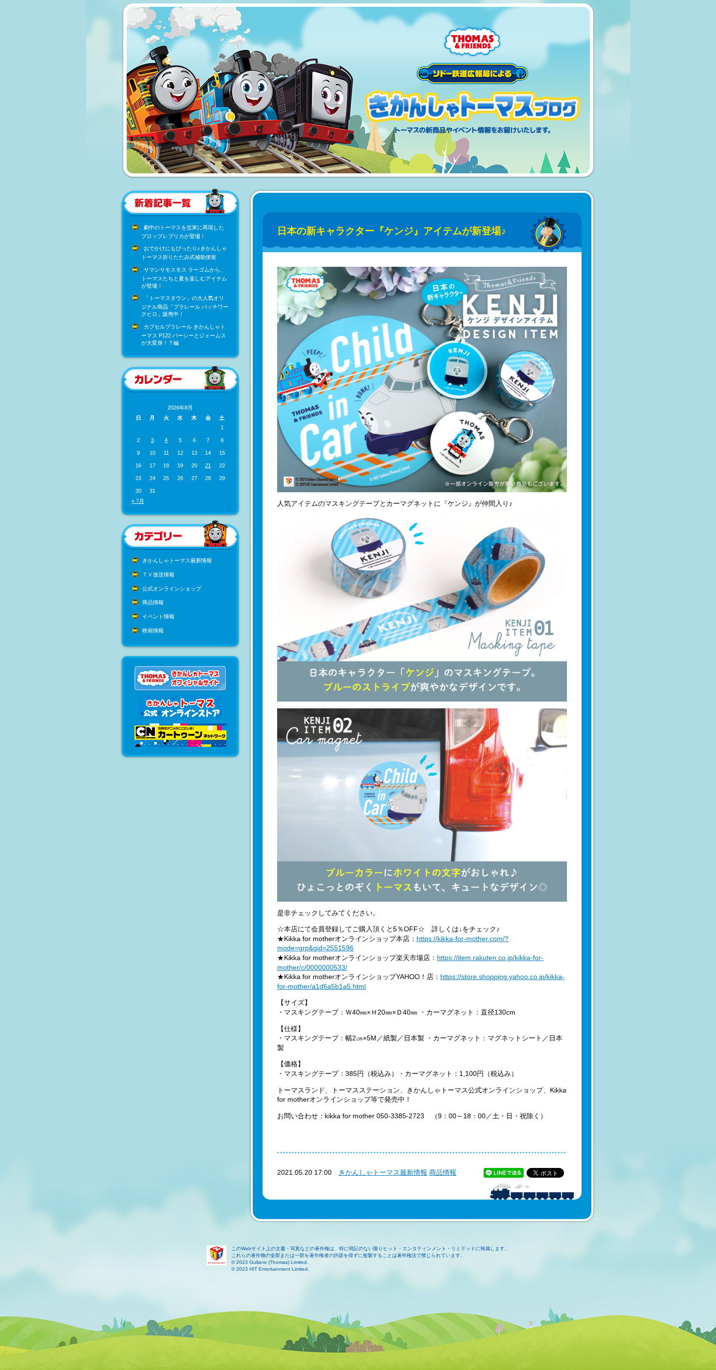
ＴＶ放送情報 (158, 574)
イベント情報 (158, 616)
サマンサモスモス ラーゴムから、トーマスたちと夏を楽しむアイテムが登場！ (184, 278)
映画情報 (153, 630)
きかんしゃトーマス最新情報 (177, 560)
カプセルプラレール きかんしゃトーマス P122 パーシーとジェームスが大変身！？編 (183, 335)
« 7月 (138, 501)
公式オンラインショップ (171, 589)
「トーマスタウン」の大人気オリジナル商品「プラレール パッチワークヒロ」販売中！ (184, 306)
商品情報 (153, 602)
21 (208, 465)
